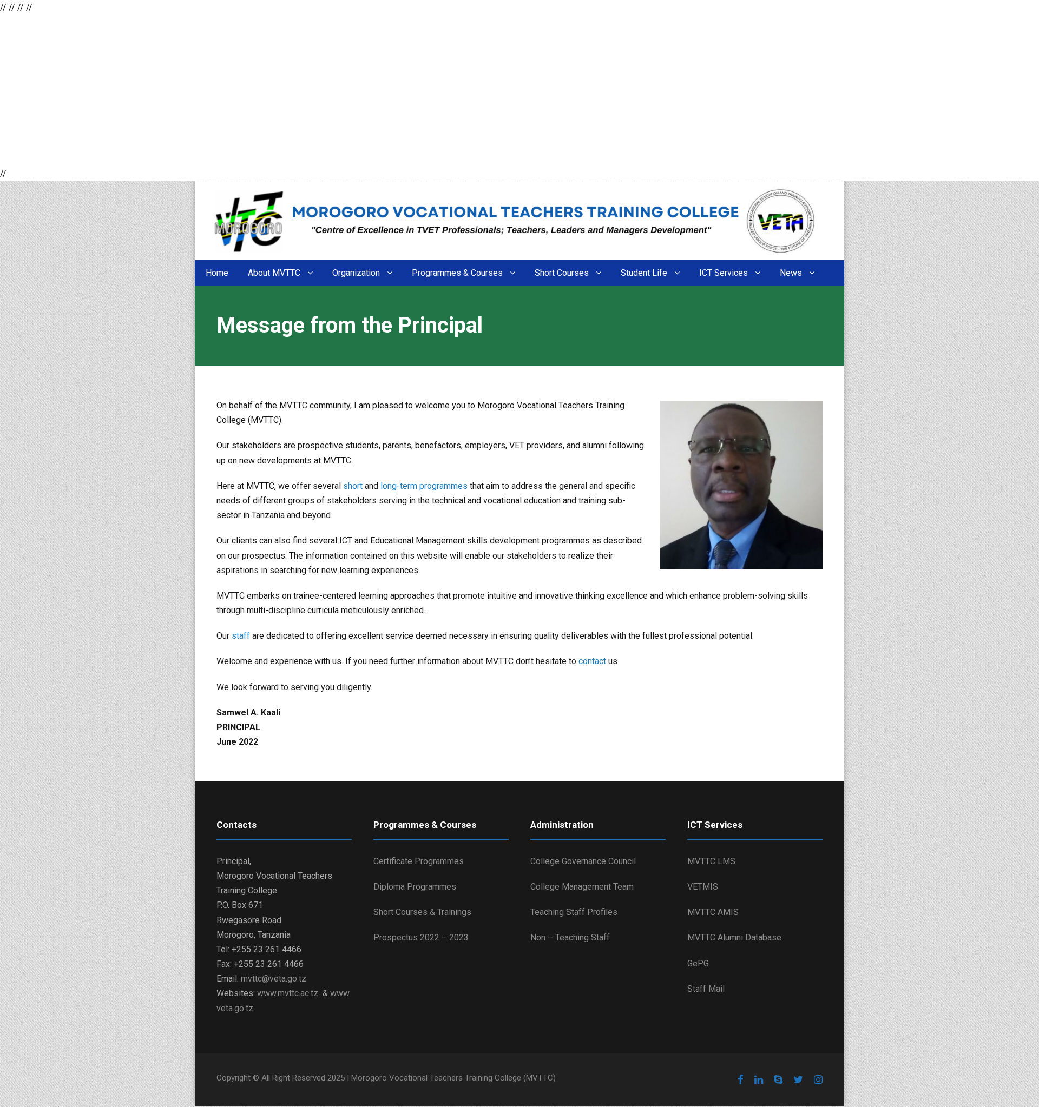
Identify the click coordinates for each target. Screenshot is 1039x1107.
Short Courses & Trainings (422, 912)
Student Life (644, 273)
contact (593, 661)
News (791, 273)
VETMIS (702, 886)
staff (242, 636)
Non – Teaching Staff (570, 937)
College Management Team (582, 886)
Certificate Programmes (418, 861)
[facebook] (741, 1080)
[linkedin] (758, 1080)
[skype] (778, 1080)
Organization (356, 273)
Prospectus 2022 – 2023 (421, 937)
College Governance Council (583, 861)
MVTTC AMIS (713, 912)
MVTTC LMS (711, 861)
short (354, 486)
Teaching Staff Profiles (573, 912)
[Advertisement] (324, 90)
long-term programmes (424, 486)
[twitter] (798, 1080)
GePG (698, 963)
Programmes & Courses (457, 273)
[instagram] (818, 1080)
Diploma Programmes (414, 886)
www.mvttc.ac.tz (287, 993)
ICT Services (723, 273)
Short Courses (562, 273)
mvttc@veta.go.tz (273, 978)
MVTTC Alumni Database (734, 937)
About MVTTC (274, 273)
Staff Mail (706, 989)
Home (217, 273)
